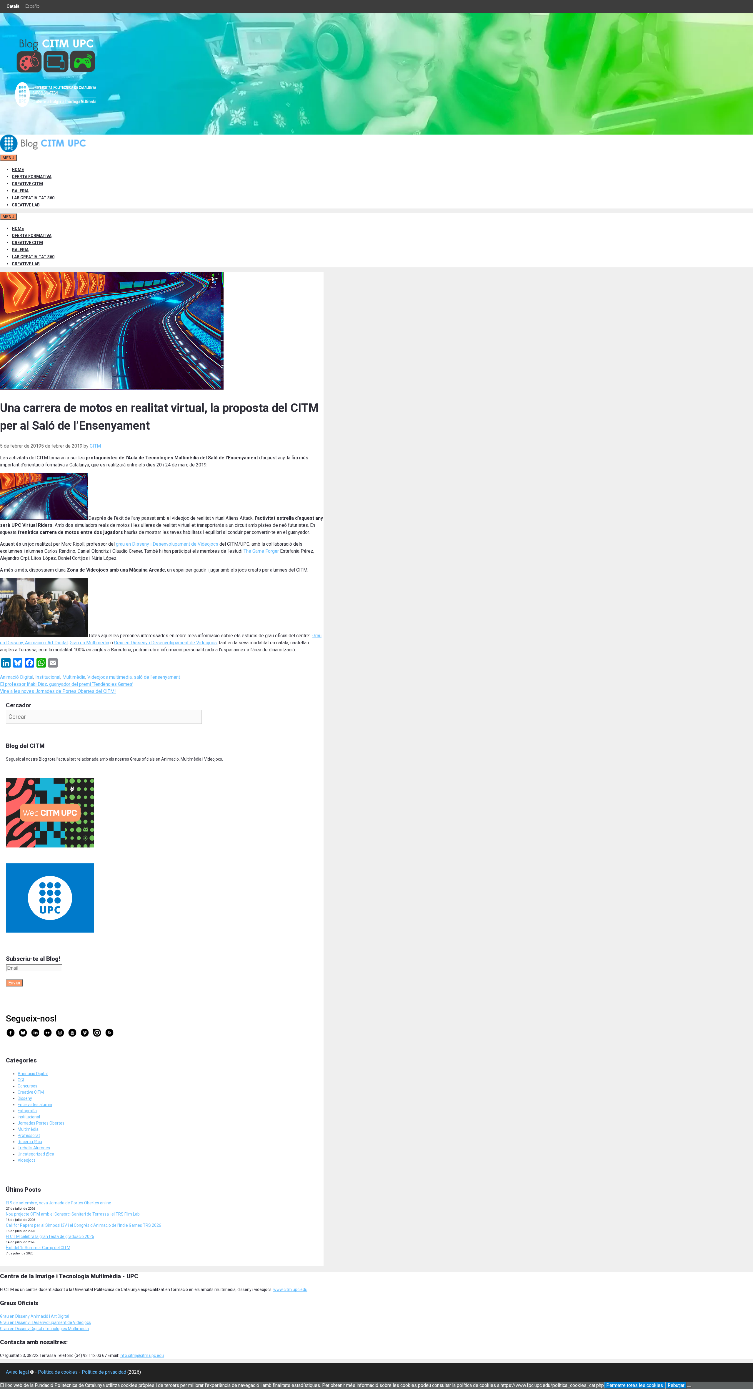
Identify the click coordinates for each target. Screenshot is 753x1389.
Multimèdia (73, 677)
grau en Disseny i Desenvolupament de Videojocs (167, 544)
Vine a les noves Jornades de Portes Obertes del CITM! (58, 691)
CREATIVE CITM (27, 183)
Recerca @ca (30, 1141)
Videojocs (97, 677)
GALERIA (20, 190)
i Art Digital (58, 1316)
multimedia (120, 677)
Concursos (27, 1086)
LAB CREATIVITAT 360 (33, 198)
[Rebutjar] (689, 1387)
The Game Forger (261, 551)
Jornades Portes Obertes (41, 1123)
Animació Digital (16, 677)
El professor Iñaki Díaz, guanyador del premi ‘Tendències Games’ (66, 684)
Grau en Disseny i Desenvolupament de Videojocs (165, 642)
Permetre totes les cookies (634, 1385)
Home (18, 169)
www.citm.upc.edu (290, 1289)
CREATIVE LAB (26, 205)
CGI (21, 1079)
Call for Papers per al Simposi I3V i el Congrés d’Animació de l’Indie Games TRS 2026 (83, 1225)
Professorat (29, 1135)
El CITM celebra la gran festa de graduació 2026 (50, 1236)
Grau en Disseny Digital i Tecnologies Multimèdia (44, 1328)
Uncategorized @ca (36, 1154)
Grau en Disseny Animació (24, 1316)
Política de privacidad (104, 1372)
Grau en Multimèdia (89, 642)
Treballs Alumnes (34, 1147)
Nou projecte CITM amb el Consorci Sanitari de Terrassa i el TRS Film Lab (73, 1214)
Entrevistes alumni (35, 1104)
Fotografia (27, 1110)
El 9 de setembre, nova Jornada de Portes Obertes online (58, 1203)
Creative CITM (31, 1092)
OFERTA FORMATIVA (31, 176)
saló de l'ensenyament (157, 677)
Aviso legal (17, 1372)
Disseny (25, 1098)
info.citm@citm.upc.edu (142, 1355)
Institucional (47, 677)
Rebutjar (676, 1385)
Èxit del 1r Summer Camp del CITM (38, 1247)
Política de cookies (58, 1372)
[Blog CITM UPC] (44, 150)
